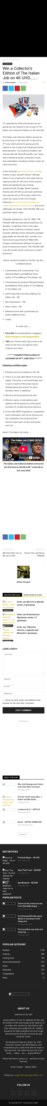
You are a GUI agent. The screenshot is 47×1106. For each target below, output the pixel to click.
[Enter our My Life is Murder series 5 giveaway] (9, 605)
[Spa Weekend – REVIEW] (9, 888)
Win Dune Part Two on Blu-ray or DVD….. (12, 554)
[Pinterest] (17, 88)
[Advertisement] (23, 25)
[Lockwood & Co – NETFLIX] (9, 812)
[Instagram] (20, 1093)
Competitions (15, 60)
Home (5, 60)
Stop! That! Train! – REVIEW (29, 870)
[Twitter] (11, 88)
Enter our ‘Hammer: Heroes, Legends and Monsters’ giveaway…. (28, 630)
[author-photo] (23, 578)
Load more (23, 834)
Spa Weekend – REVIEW (28, 883)
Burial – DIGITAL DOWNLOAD (30, 822)
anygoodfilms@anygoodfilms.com (28, 1075)
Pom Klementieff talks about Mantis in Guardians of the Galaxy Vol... (30, 918)
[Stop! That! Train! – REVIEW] (9, 876)
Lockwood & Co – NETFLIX (29, 809)
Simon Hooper (10, 82)
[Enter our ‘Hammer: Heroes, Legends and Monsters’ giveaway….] (9, 634)
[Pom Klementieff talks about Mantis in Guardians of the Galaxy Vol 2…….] (9, 919)
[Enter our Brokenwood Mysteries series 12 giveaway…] (9, 620)
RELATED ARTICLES (12, 595)
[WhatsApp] (23, 88)
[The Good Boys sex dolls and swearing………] (9, 932)
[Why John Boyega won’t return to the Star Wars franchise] (9, 787)
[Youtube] (34, 1093)
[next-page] (8, 639)
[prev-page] (4, 639)
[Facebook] (5, 88)
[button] (4, 53)
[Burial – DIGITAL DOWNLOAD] (9, 825)
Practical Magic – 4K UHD (28, 858)
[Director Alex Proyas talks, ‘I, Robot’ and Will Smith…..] (9, 801)
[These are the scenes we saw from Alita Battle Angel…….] (9, 906)
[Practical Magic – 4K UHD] (9, 860)
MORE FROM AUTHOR (33, 595)
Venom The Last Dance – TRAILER (34, 554)
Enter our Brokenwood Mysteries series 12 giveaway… (28, 617)
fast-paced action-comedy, (29, 171)
